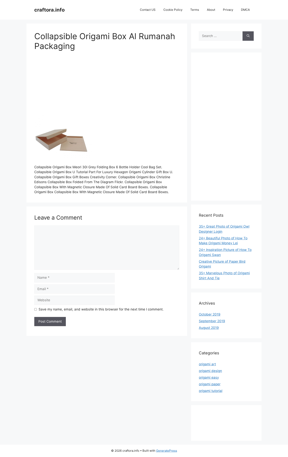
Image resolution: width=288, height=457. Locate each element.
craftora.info (49, 10)
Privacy (228, 10)
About (211, 10)
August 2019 (209, 328)
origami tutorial (210, 391)
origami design (210, 371)
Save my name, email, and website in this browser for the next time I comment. (101, 309)
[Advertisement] (106, 85)
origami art (207, 364)
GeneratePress (166, 450)
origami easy (209, 377)
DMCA (245, 10)
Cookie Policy (172, 10)
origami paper (209, 384)
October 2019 (209, 314)
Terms (194, 10)
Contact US (148, 10)
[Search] (248, 36)
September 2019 (212, 321)
